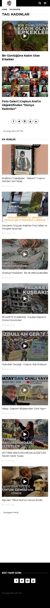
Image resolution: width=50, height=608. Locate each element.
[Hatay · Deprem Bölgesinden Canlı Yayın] (25, 390)
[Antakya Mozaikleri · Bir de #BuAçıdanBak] (25, 254)
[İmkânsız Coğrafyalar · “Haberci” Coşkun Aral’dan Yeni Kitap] (25, 159)
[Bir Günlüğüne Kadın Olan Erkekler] (25, 36)
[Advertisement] (25, 537)
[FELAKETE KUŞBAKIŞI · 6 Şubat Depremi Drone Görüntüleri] (25, 298)
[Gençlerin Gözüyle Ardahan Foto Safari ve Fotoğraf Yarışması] (25, 207)
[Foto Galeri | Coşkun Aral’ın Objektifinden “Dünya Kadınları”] (25, 81)
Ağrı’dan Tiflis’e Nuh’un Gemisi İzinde (22, 500)
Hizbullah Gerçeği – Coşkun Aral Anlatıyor (24, 364)
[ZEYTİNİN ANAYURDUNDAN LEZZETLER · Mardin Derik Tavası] (25, 434)
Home (4, 9)
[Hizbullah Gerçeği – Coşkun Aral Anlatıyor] (25, 346)
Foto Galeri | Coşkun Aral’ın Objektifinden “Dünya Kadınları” (21, 105)
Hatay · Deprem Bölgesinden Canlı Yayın (24, 408)
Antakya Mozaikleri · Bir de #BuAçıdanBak (25, 272)
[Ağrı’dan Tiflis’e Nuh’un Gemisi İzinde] (25, 481)
